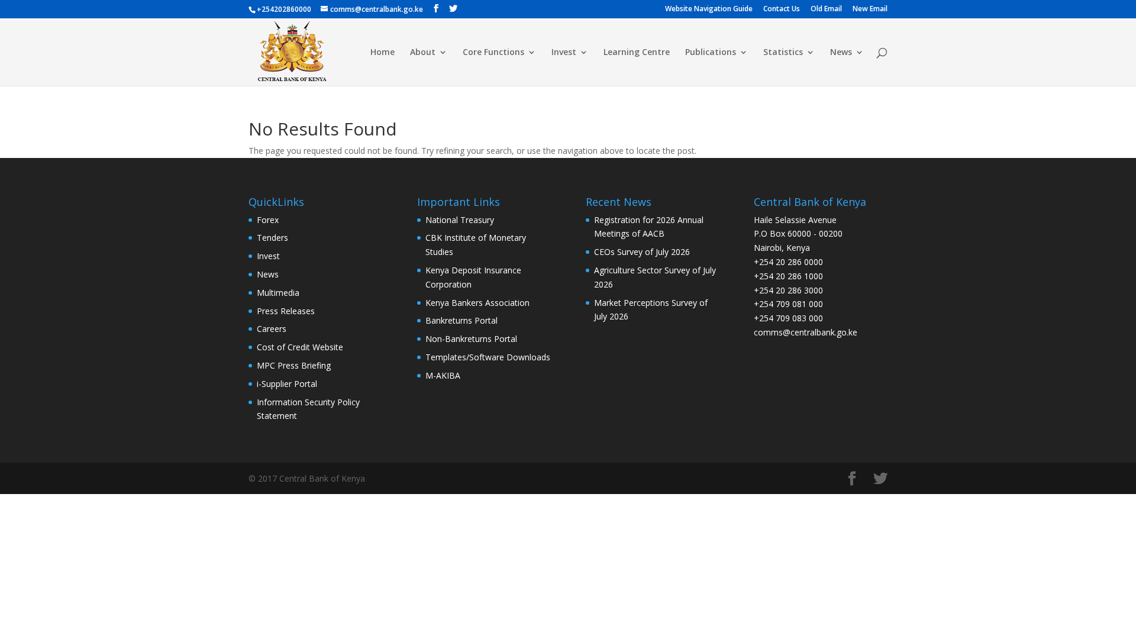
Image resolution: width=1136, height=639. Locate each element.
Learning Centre (637, 52)
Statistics (783, 52)
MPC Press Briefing (294, 365)
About (422, 52)
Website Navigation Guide (709, 9)
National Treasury (459, 219)
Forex (268, 219)
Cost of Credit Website (300, 347)
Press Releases (286, 311)
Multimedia (278, 292)
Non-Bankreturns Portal (471, 338)
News (841, 52)
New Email (870, 9)
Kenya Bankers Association (477, 302)
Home (382, 52)
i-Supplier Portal (287, 383)
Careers (271, 328)
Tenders (272, 237)
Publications (710, 52)
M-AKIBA (442, 375)
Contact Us (781, 9)
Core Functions (493, 52)
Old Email (826, 9)
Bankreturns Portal (461, 320)
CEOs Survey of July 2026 (642, 251)
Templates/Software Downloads (487, 357)
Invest (563, 52)
